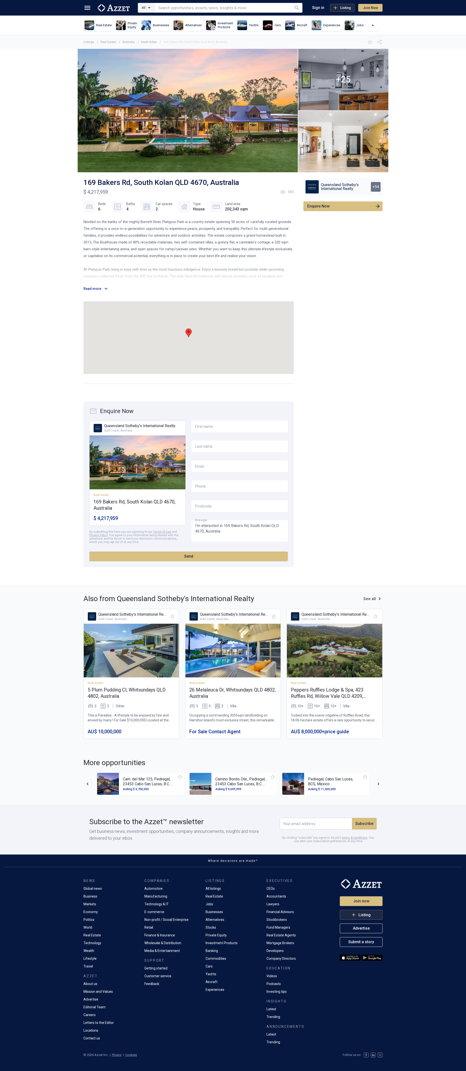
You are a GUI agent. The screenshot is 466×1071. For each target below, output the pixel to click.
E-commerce (154, 912)
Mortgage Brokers (280, 943)
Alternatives (215, 920)
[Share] (380, 42)
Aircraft (211, 982)
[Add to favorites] (370, 42)
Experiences (215, 990)
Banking (212, 951)
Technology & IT (156, 904)
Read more (92, 289)
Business (90, 896)
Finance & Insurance (159, 935)
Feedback (151, 984)
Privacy (117, 1055)
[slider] (87, 784)
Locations (90, 1030)
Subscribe (364, 823)
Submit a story (361, 942)
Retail (148, 927)
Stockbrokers (276, 920)
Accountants (276, 896)
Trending (273, 1017)
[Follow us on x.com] (380, 1055)
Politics (88, 920)
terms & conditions (354, 837)
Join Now (370, 8)
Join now (361, 901)
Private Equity (216, 935)
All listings (213, 888)
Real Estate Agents (281, 935)
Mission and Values (98, 991)
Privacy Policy (98, 535)
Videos (271, 976)
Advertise (90, 999)
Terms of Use (162, 532)
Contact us (91, 1038)
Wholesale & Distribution (162, 943)
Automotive (153, 888)
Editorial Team (94, 1007)
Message (201, 520)
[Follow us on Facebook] (366, 1055)
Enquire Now (318, 206)
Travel (88, 966)
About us (90, 984)
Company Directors (281, 958)
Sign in (318, 7)
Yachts (211, 974)
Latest (271, 1009)
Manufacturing (155, 896)
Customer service (157, 976)
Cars (209, 966)
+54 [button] (376, 186)
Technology (92, 943)
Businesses (214, 912)
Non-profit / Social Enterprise (166, 920)
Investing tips (276, 991)
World (87, 927)
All (143, 7)
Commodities (216, 958)
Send (188, 556)
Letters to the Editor (98, 1023)
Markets (89, 904)
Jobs (209, 904)
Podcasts (273, 984)
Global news (92, 888)
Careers (89, 1015)
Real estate (95, 683)
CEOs (270, 888)
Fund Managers (278, 927)
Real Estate (92, 935)
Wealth (88, 951)
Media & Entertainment (162, 951)
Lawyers (272, 904)
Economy (90, 912)
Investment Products (222, 943)
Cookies (131, 1055)
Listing (345, 8)
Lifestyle (90, 958)
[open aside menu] (87, 8)
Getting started (155, 968)
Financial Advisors (280, 912)
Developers (275, 951)
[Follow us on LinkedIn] (373, 1055)
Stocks (211, 927)
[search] (297, 8)
